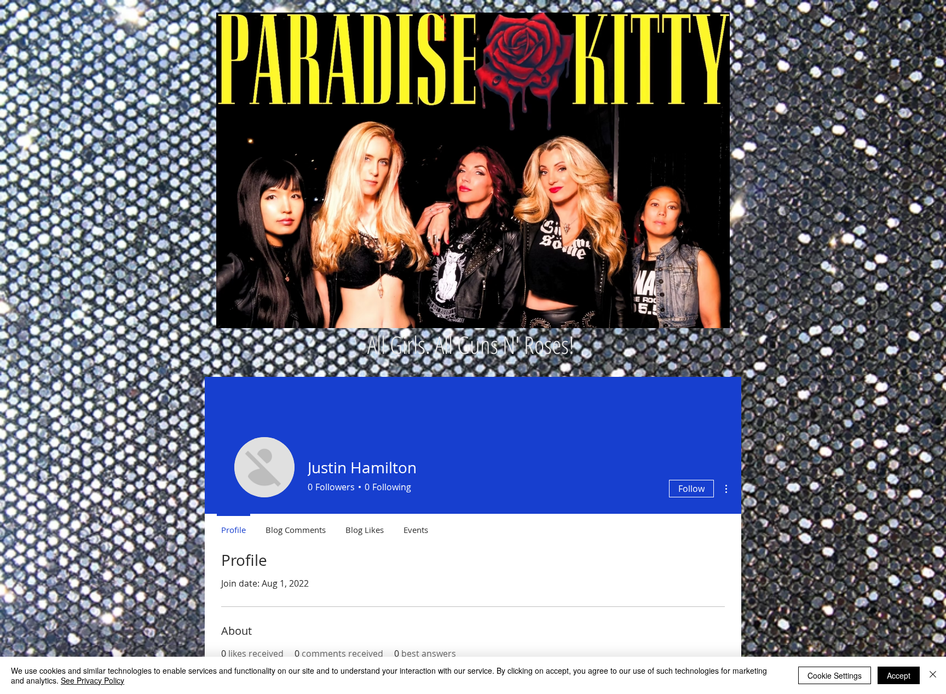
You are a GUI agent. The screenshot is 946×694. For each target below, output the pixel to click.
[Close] (932, 675)
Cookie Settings (834, 675)
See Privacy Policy (92, 680)
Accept (898, 675)
